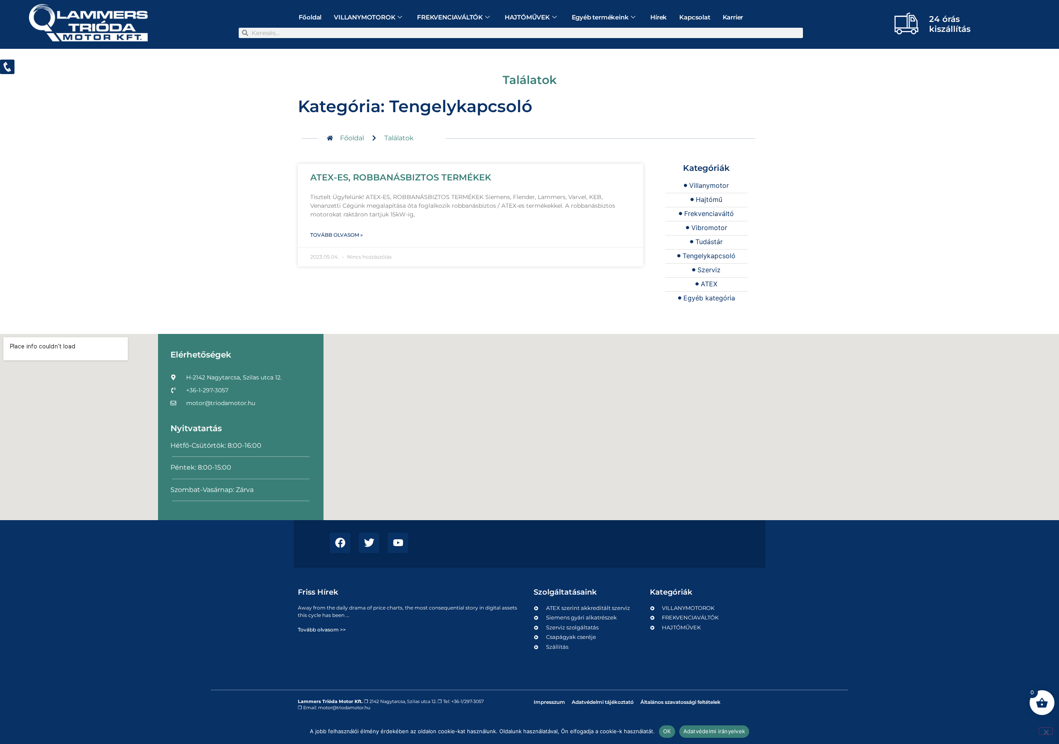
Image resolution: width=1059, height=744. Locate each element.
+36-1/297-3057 (467, 701)
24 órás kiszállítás (949, 24)
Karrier (733, 17)
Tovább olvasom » (336, 235)
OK (667, 731)
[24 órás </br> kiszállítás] (906, 23)
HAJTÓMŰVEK (527, 17)
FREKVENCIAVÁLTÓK (450, 17)
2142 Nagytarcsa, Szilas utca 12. (402, 701)
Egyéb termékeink (600, 17)
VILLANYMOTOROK (364, 17)
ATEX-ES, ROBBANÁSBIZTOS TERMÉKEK (400, 177)
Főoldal (310, 17)
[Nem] (1046, 731)
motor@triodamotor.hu (344, 707)
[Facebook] (340, 543)
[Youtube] (398, 543)
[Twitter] (369, 543)
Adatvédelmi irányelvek (714, 731)
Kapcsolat (694, 17)
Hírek (658, 17)
